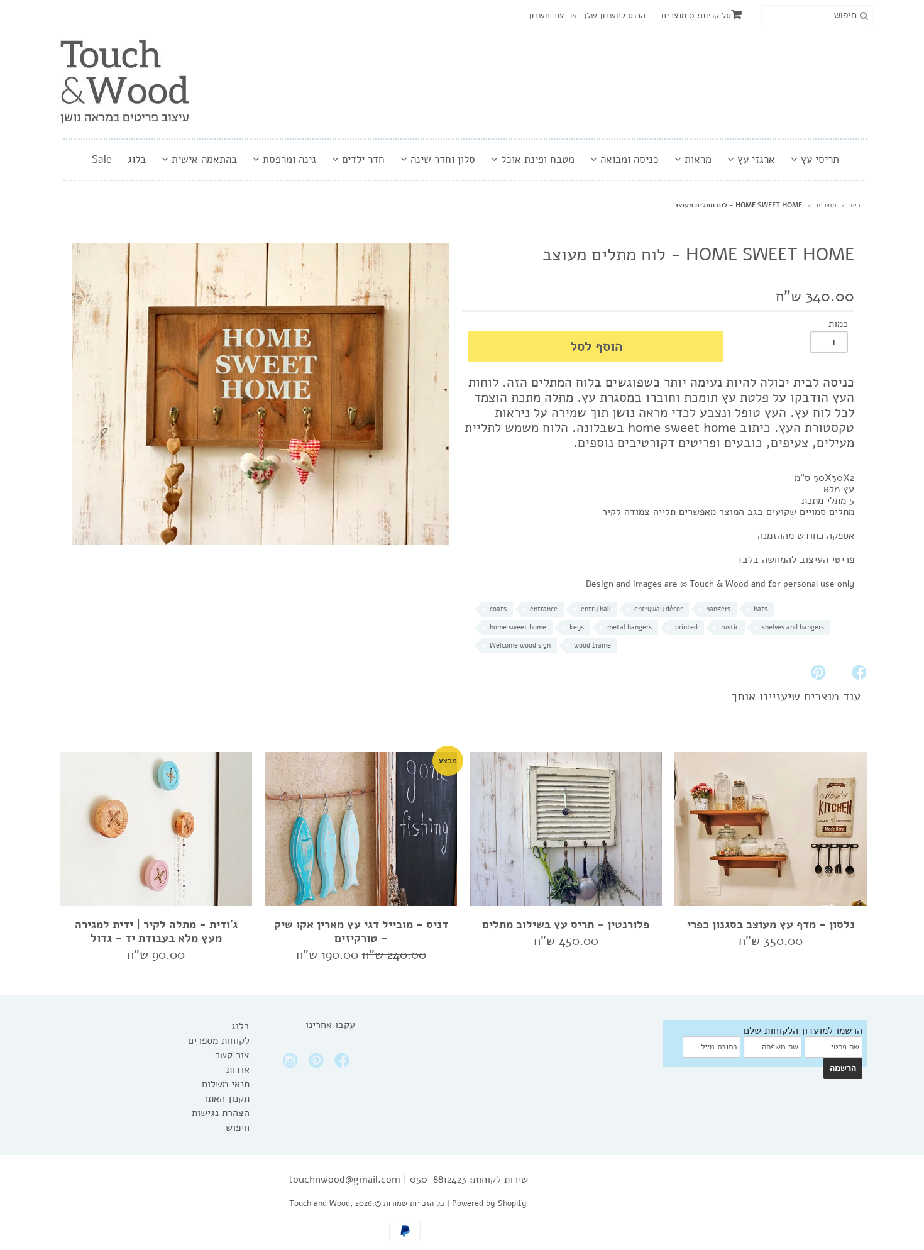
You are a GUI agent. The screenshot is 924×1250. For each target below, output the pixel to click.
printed (686, 627)
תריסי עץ (818, 159)
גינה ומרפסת (288, 159)
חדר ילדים (362, 159)
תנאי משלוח (226, 1084)
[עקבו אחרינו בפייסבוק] (343, 1064)
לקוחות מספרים (219, 1041)
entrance (544, 609)
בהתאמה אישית (202, 159)
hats (760, 609)
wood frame (592, 645)
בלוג (137, 159)
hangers (718, 609)
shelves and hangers (793, 627)
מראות (696, 159)
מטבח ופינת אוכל (536, 159)
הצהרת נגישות (221, 1113)
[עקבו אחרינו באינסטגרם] (292, 1064)
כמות (838, 323)
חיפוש (238, 1127)
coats (498, 609)
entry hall (596, 609)
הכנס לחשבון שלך (614, 15)
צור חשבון (546, 15)
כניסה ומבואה (628, 159)
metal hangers (629, 627)
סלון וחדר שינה (441, 159)
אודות (238, 1069)
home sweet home (518, 627)
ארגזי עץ (754, 159)
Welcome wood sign (520, 645)
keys (576, 627)
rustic (730, 627)
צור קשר (232, 1055)
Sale (102, 159)
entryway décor (658, 609)
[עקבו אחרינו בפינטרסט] (318, 1064)
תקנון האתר (226, 1098)
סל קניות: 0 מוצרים (696, 15)
